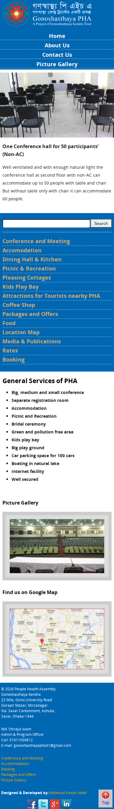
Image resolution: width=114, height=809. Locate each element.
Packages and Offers (30, 314)
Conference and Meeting (36, 241)
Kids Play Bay (20, 286)
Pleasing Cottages (26, 277)
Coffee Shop (18, 304)
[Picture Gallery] (56, 546)
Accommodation (15, 763)
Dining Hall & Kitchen (32, 259)
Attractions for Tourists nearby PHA (51, 295)
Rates (10, 350)
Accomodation (22, 250)
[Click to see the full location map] (56, 638)
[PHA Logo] (57, 13)
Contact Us (57, 54)
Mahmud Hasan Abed (68, 792)
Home (57, 35)
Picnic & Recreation (29, 268)
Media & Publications (31, 341)
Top (105, 802)
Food (9, 323)
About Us (57, 45)
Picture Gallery (57, 64)
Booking (13, 359)
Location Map (21, 332)
